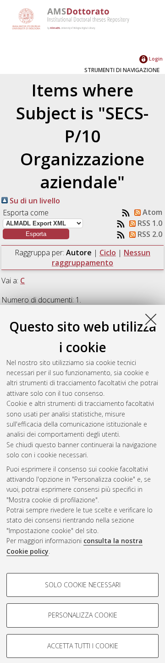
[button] (36, 234)
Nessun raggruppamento (101, 257)
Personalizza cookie (82, 615)
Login (155, 58)
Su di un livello (34, 201)
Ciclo (107, 252)
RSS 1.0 (149, 223)
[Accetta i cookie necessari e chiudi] (150, 319)
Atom (151, 212)
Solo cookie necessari (83, 584)
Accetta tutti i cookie (82, 645)
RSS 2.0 (149, 234)
